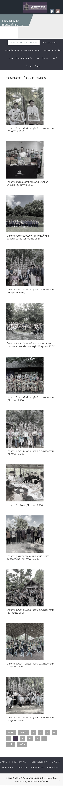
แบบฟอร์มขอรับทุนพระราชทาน (45, 767)
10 (30, 738)
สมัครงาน (22, 767)
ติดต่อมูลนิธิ (7, 767)
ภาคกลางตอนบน (32, 50)
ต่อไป (10, 744)
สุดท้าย (22, 744)
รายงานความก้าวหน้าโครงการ (23, 42)
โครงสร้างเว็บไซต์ (39, 761)
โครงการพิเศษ (33, 66)
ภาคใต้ (54, 58)
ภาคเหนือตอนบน (49, 42)
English (56, 761)
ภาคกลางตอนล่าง (52, 50)
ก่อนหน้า (23, 732)
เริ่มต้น (11, 732)
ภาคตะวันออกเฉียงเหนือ (21, 58)
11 (37, 738)
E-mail (3, 761)
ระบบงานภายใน (19, 761)
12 (44, 738)
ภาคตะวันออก (41, 58)
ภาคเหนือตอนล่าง (13, 50)
